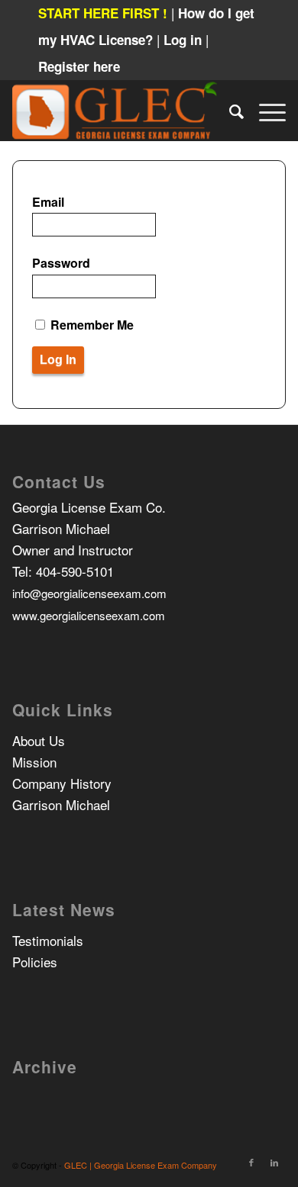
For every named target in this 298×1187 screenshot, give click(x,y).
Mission (34, 761)
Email (48, 202)
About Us (38, 740)
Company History (62, 783)
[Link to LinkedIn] (274, 1161)
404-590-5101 (75, 571)
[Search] (229, 110)
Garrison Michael (61, 804)
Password (61, 263)
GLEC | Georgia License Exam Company (140, 1165)
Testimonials (47, 940)
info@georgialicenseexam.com (89, 593)
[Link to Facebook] (251, 1161)
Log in (185, 40)
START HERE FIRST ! (102, 13)
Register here (79, 66)
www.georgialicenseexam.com (88, 615)
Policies (34, 961)
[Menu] (265, 110)
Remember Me (90, 324)
